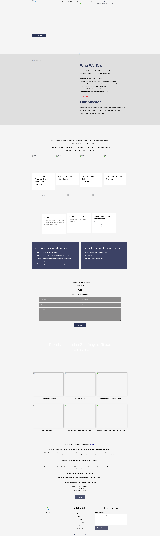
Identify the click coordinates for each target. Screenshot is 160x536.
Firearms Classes (82, 2)
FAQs (92, 2)
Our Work (70, 2)
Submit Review (101, 527)
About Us (61, 2)
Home (53, 2)
